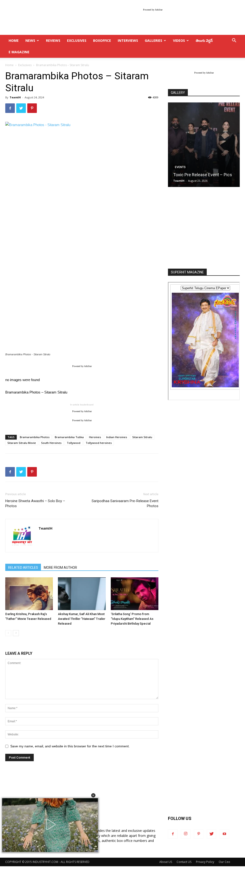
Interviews (128, 40)
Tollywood (73, 443)
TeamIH (15, 97)
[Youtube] (224, 834)
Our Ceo (224, 862)
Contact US (184, 862)
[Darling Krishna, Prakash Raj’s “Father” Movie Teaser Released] (29, 593)
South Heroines (51, 443)
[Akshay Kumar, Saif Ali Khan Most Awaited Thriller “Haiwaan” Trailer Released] (82, 593)
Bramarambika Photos (35, 437)
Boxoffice (102, 40)
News (30, 40)
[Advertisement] (204, 228)
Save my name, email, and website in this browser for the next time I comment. (70, 746)
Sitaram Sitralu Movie (21, 443)
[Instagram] (185, 834)
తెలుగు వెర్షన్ (204, 40)
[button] (93, 795)
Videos (179, 40)
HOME (14, 40)
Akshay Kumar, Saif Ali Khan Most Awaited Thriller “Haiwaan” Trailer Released (81, 618)
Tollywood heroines (99, 443)
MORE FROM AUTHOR (60, 567)
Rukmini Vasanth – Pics (212, 174)
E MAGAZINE (19, 52)
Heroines (95, 437)
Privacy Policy (205, 862)
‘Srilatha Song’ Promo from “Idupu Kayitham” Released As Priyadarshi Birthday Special (132, 618)
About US (165, 862)
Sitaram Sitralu (142, 437)
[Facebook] (173, 834)
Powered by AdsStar (152, 9)
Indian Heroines (116, 437)
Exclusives (76, 40)
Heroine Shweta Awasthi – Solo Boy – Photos (35, 503)
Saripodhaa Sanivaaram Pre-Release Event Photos (125, 503)
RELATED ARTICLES (23, 567)
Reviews (53, 40)
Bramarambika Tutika (69, 437)
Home (9, 65)
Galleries (153, 40)
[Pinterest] (198, 834)
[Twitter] (211, 834)
